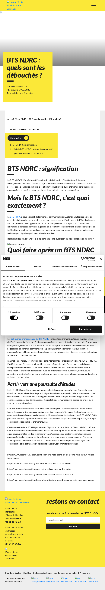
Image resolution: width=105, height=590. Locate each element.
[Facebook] (53, 580)
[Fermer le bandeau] (101, 259)
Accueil (10, 119)
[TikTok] (94, 580)
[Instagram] (38, 580)
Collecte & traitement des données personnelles (55, 573)
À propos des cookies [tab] (91, 266)
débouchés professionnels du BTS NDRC (30, 338)
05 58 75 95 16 (13, 544)
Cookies (27, 573)
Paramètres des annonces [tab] (64, 266)
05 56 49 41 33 (13, 521)
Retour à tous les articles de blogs (24, 129)
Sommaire (15, 138)
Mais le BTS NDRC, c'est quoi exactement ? (33, 149)
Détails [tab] (37, 266)
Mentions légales (13, 573)
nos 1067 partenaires (21, 280)
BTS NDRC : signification (25, 144)
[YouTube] (81, 580)
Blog (18, 119)
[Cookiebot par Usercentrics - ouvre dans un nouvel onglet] (83, 259)
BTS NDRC (15, 216)
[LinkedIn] (67, 580)
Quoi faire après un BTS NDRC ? (28, 153)
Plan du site (85, 573)
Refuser (52, 329)
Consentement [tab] (13, 266)
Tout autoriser (85, 329)
